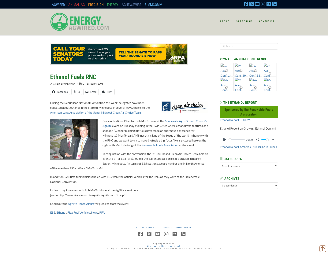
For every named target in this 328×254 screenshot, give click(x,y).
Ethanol (61, 212)
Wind (178, 227)
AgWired (58, 4)
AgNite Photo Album (81, 203)
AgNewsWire (131, 4)
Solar (188, 227)
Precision (96, 4)
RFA (102, 212)
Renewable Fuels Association (160, 145)
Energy (112, 4)
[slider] (237, 140)
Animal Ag (76, 4)
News (94, 212)
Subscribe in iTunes (265, 147)
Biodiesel (166, 227)
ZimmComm (153, 4)
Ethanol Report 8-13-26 (235, 120)
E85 (52, 212)
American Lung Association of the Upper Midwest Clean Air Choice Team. (95, 112)
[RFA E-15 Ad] (119, 53)
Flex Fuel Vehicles (78, 212)
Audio (140, 227)
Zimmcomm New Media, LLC (164, 246)
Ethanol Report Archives (235, 147)
